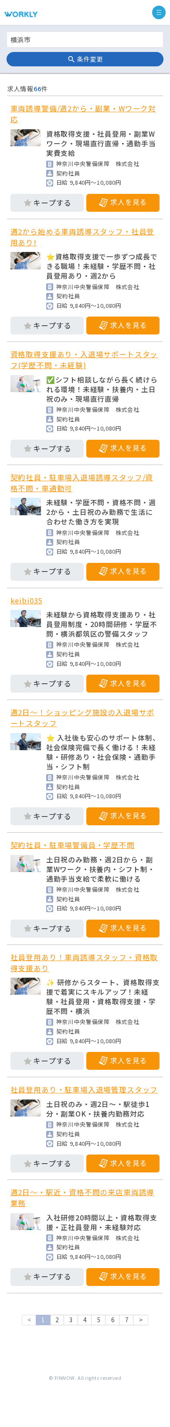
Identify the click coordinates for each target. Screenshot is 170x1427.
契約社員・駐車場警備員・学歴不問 (72, 845)
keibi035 (26, 600)
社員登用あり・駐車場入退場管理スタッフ (84, 1089)
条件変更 (89, 59)
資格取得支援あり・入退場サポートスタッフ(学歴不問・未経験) (84, 359)
